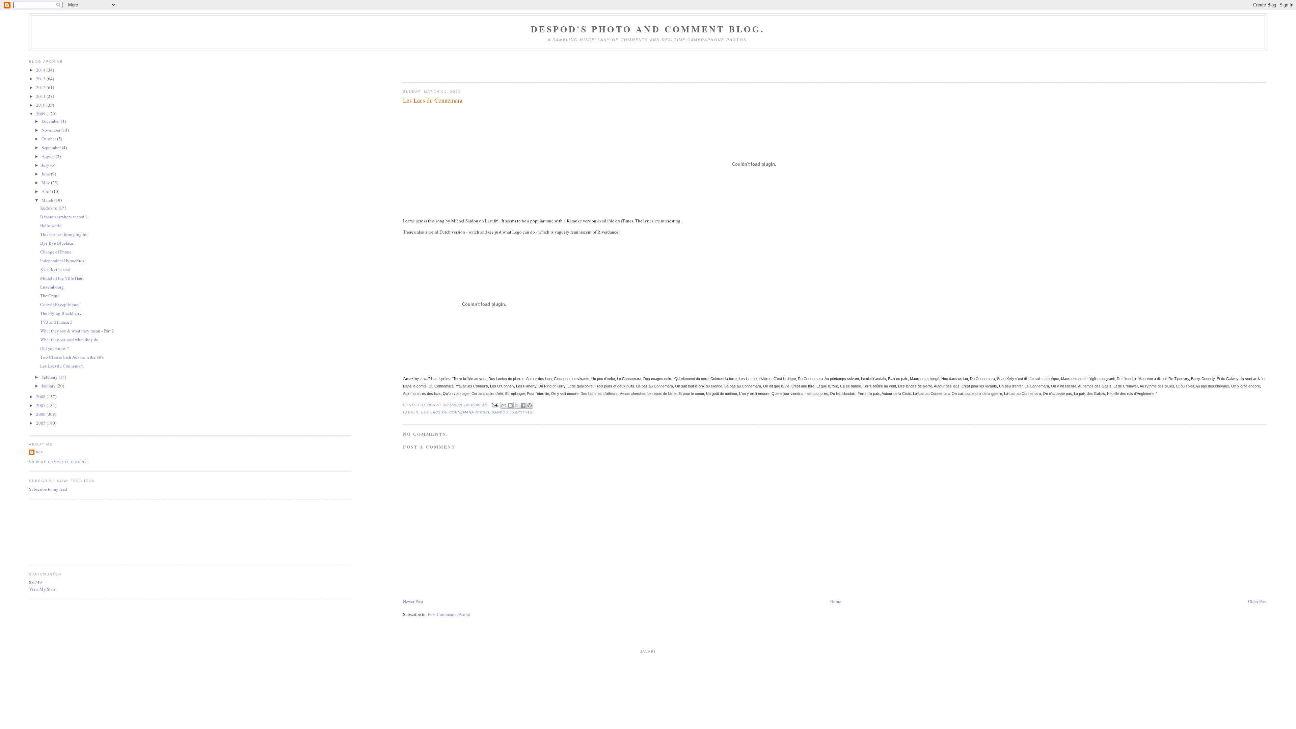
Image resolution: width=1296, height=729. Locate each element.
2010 (41, 105)
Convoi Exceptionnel (60, 304)
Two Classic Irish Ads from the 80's (72, 357)
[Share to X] (516, 405)
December (51, 121)
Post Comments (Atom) (449, 614)
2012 (41, 87)
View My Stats (42, 589)
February (50, 377)
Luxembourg (52, 287)
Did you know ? (54, 348)
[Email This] (504, 405)
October (49, 139)
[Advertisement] (59, 531)
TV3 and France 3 (56, 322)
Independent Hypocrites (62, 261)
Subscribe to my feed (48, 489)
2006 (41, 414)
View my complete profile (58, 462)
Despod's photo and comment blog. (648, 29)
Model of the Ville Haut (62, 278)
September (52, 147)
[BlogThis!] (510, 405)
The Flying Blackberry (61, 313)
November (51, 130)
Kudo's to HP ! (53, 208)
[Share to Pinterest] (529, 405)
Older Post (1257, 601)
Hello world (51, 225)
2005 (41, 423)
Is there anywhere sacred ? (63, 217)
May (46, 183)
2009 (41, 114)
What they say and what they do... (71, 339)
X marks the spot (55, 269)
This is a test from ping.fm (63, 234)
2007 (41, 405)
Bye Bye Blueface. (57, 243)
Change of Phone (56, 252)
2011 (41, 96)
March (48, 200)
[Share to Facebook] (523, 405)
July (46, 165)
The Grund (50, 296)
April (47, 191)
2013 (41, 79)
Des (40, 452)
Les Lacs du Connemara (62, 366)
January (49, 386)
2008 (41, 397)
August (49, 156)
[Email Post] (495, 405)
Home (835, 601)
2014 (41, 70)
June (46, 174)
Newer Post (413, 601)
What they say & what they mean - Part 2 (77, 331)
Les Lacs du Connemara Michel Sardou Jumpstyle (477, 412)
